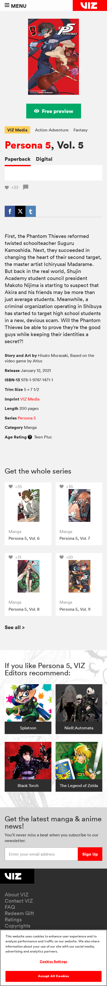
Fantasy (80, 130)
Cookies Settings (53, 961)
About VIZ (17, 894)
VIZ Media (17, 130)
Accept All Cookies (53, 976)
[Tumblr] (30, 211)
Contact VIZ (19, 901)
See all (15, 627)
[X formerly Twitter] (20, 211)
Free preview (57, 111)
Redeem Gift (19, 913)
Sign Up (90, 854)
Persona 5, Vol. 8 (24, 609)
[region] (53, 958)
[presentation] (28, 505)
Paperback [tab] (18, 158)
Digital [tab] (44, 158)
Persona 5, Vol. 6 (24, 538)
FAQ (10, 907)
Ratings (13, 919)
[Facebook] (10, 211)
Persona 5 (28, 145)
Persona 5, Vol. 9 (74, 609)
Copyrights (17, 926)
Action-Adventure (52, 130)
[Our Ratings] (30, 436)
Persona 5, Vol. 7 (74, 538)
